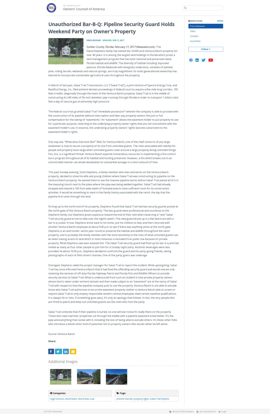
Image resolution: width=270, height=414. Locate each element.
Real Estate (71, 398)
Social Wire (195, 41)
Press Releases (197, 26)
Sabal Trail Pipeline (159, 398)
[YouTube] (211, 60)
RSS (221, 21)
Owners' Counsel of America (84, 9)
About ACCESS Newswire (183, 411)
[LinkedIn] (197, 60)
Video (192, 31)
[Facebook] (190, 60)
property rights (141, 398)
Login (224, 411)
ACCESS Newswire (53, 411)
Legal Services (57, 398)
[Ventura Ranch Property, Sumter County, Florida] (65, 51)
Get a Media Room (208, 411)
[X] (203, 60)
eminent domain (124, 398)
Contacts (194, 36)
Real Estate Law (86, 398)
